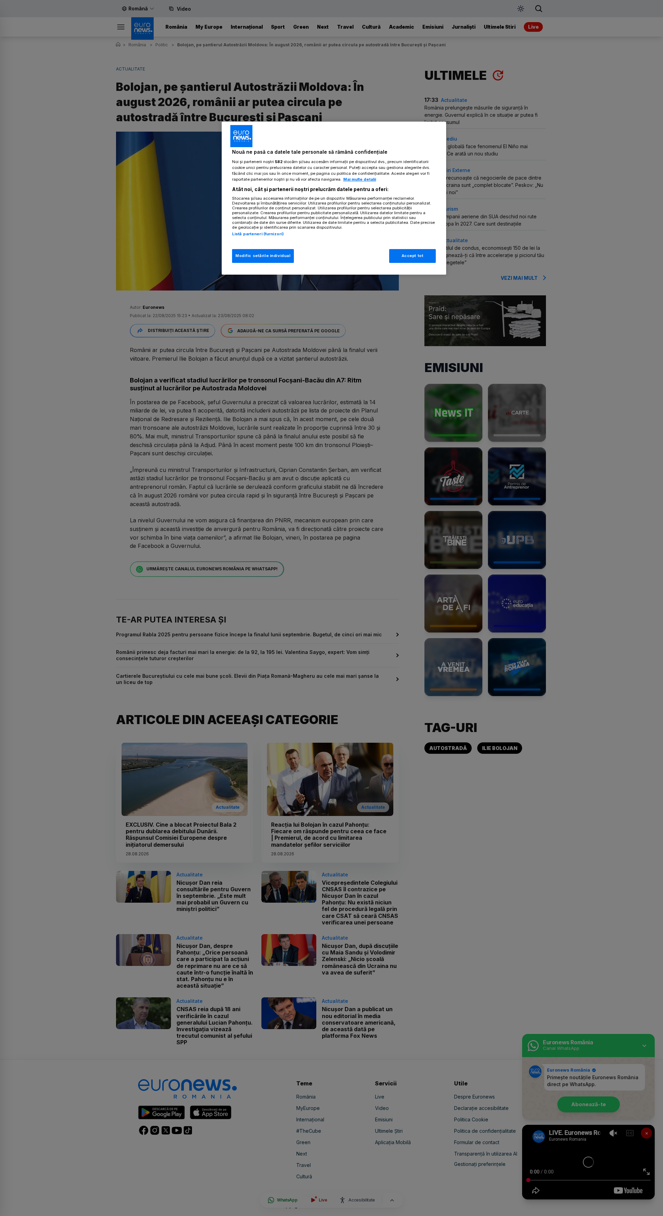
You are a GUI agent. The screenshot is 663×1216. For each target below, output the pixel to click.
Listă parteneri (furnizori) (258, 233)
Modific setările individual (263, 255)
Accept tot (413, 255)
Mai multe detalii (359, 179)
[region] (334, 198)
